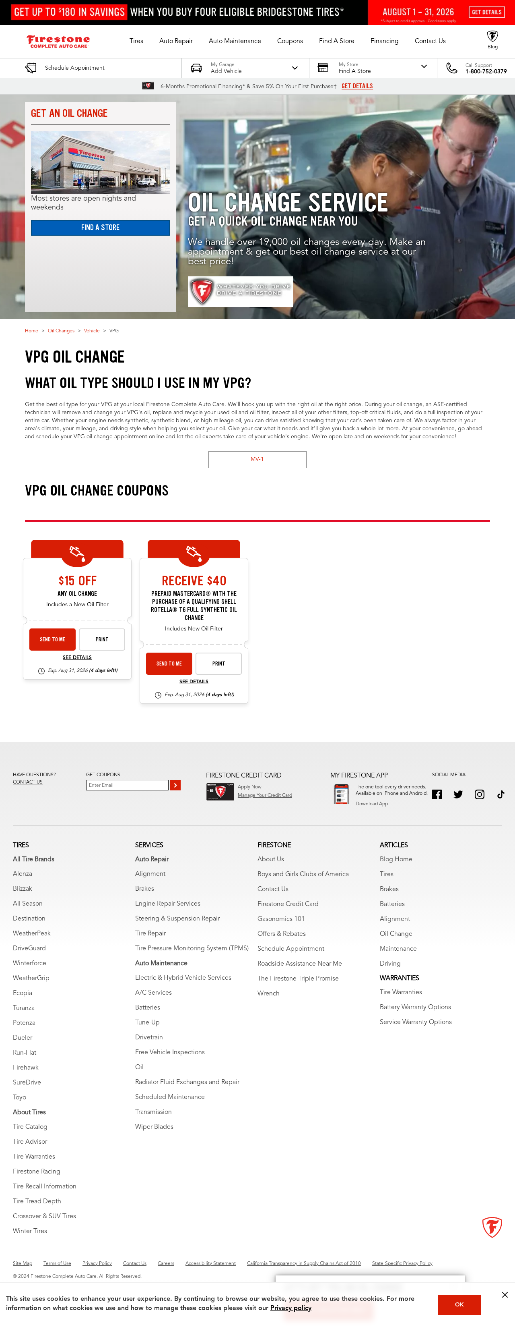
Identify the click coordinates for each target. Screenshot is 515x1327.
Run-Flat (24, 1053)
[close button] (505, 1295)
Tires (386, 874)
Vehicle (92, 331)
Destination (29, 919)
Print (102, 639)
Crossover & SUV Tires (44, 1216)
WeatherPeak (32, 934)
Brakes (144, 889)
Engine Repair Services (167, 904)
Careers (166, 1263)
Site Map (22, 1263)
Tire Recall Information (44, 1187)
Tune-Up (147, 1023)
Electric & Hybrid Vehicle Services (183, 978)
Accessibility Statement (210, 1263)
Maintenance (398, 949)
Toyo (19, 1098)
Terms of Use (57, 1263)
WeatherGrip (31, 978)
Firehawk (26, 1068)
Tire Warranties (34, 1157)
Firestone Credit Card (288, 904)
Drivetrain (149, 1038)
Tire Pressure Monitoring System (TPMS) (192, 948)
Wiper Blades (154, 1127)
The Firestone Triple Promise (298, 979)
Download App (372, 804)
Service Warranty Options (416, 1022)
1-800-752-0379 (486, 72)
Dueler (22, 1038)
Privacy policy (290, 1308)
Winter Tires (30, 1231)
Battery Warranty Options (415, 1007)
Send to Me (52, 639)
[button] (136, 41)
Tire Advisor (30, 1142)
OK (459, 1305)
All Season (28, 904)
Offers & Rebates (282, 934)
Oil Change (396, 934)
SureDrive (27, 1083)
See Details (77, 657)
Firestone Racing (36, 1172)
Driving (390, 964)
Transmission (153, 1112)
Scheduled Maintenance (170, 1097)
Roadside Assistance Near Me (300, 964)
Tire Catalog (30, 1127)
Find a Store (100, 227)
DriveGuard (29, 948)
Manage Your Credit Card (265, 795)
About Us (271, 859)
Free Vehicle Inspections (170, 1052)
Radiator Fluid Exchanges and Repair (187, 1082)
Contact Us (273, 889)
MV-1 (257, 459)
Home (31, 331)
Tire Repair (150, 934)
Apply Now (250, 787)
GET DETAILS (357, 86)
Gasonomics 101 (281, 919)
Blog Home (396, 859)
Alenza (22, 874)
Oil (139, 1067)
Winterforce (29, 963)
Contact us (28, 782)
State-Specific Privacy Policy (402, 1263)
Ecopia (22, 993)
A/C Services (153, 993)
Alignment (150, 874)
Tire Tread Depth (37, 1201)
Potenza (24, 1023)
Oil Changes (61, 331)
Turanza (24, 1008)
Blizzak (22, 889)
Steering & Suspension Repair (177, 919)
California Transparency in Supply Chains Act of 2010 (304, 1263)
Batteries (147, 1008)
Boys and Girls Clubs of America (303, 874)
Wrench (269, 994)
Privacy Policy (97, 1263)
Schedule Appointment (291, 949)
